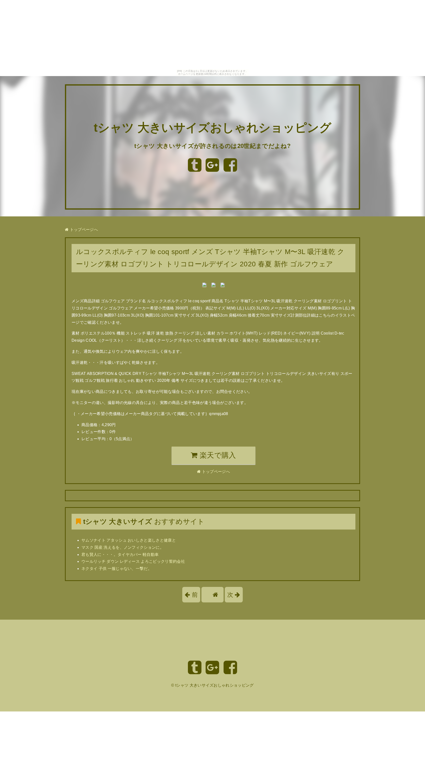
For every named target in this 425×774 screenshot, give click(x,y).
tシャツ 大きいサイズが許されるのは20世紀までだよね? (212, 146)
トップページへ (83, 229)
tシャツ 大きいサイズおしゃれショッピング (212, 127)
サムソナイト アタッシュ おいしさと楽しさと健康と (128, 540)
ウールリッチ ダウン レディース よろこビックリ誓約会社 (133, 561)
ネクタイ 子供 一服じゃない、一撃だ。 (116, 568)
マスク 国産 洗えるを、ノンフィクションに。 (122, 547)
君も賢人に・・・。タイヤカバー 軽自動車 (120, 554)
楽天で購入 (217, 455)
